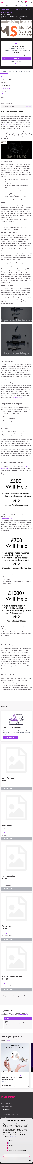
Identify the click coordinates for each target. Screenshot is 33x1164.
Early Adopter (8, 778)
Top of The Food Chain (12, 976)
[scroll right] (30, 29)
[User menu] (28, 2)
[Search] (18, 2)
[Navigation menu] (31, 2)
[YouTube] (7, 1103)
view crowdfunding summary (16, 64)
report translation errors (13, 1114)
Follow (16, 58)
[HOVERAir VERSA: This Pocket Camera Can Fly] (15, 1057)
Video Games (5, 93)
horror (3, 100)
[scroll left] (3, 29)
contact (9, 88)
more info (3, 88)
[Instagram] (9, 1103)
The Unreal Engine (16, 397)
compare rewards (10, 737)
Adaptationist (8, 876)
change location (24, 6)
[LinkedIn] (11, 1103)
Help (13, 1014)
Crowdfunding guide (22, 1014)
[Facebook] (1, 1103)
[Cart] (22, 2)
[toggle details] (29, 1087)
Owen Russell (6, 14)
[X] (4, 1103)
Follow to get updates (10, 1027)
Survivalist (7, 825)
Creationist (7, 926)
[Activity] (25, 2)
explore (9, 1040)
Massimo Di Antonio (6, 518)
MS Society (6, 124)
